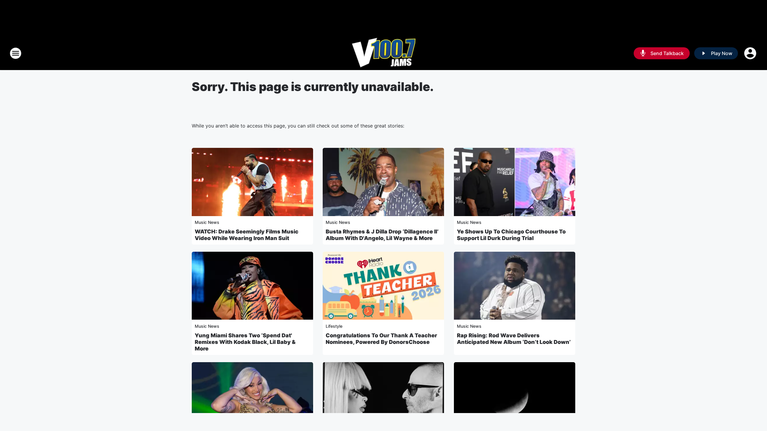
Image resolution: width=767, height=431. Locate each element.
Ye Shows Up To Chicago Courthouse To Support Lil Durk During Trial (511, 234)
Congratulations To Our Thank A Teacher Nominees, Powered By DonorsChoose (381, 338)
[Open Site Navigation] (16, 53)
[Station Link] (384, 53)
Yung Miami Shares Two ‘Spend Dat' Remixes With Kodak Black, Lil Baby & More (245, 342)
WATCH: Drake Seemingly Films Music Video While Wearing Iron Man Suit (246, 234)
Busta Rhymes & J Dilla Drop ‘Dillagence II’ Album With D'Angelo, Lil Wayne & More (382, 234)
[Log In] (750, 53)
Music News (207, 222)
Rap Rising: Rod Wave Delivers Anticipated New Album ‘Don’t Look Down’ (514, 338)
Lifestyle (334, 326)
